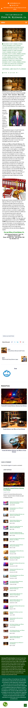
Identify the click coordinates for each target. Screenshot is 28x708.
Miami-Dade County (13, 659)
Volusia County (16, 663)
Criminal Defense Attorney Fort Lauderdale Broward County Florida (12, 60)
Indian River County (15, 664)
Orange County (5, 674)
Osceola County (9, 663)
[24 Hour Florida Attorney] (14, 16)
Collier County (19, 661)
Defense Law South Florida (14, 65)
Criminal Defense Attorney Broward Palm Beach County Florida (14, 55)
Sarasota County (19, 672)
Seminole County (13, 674)
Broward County (19, 658)
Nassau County (8, 668)
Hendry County (21, 669)
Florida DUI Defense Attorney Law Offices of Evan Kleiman (14, 451)
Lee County (12, 672)
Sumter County (5, 671)
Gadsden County (5, 672)
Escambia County (9, 666)
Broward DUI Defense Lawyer (16, 47)
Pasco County (17, 666)
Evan (6, 72)
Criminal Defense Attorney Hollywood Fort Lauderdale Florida (14, 63)
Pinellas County (21, 659)
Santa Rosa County (13, 671)
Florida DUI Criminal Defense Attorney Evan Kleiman (14, 406)
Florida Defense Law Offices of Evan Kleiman (14, 429)
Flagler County (8, 669)
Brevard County (5, 661)
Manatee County (16, 668)
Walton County (21, 671)
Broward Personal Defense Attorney (12, 49)
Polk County (15, 669)
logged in (10, 465)
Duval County (12, 661)
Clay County (8, 664)
